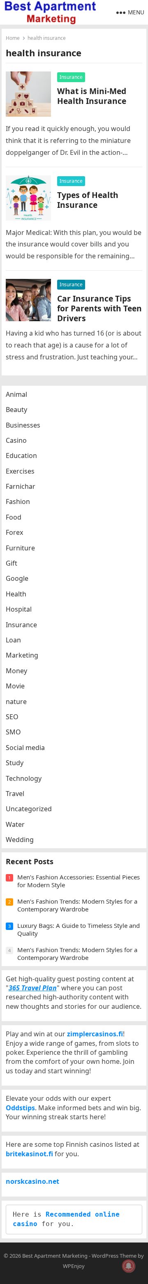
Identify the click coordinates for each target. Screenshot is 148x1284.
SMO (13, 731)
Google (17, 578)
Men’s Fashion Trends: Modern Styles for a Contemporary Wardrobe (77, 905)
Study (14, 762)
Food (13, 517)
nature (16, 701)
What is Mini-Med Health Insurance (91, 95)
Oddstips (20, 1107)
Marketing (22, 655)
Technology (24, 778)
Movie (15, 685)
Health (16, 593)
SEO (12, 716)
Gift (11, 563)
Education (21, 455)
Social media (25, 747)
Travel (15, 793)
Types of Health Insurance (87, 199)
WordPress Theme (114, 1255)
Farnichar (20, 486)
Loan (13, 639)
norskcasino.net (32, 1181)
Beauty (16, 409)
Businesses (23, 425)
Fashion (18, 501)
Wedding (20, 839)
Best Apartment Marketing (55, 1255)
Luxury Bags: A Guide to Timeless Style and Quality (78, 929)
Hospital (19, 609)
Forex (14, 532)
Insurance (71, 77)
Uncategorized (29, 808)
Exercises (20, 471)
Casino (16, 440)
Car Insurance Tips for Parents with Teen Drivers (99, 308)
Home (13, 38)
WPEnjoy (74, 1266)
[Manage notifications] (128, 1265)
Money (16, 670)
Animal (16, 394)
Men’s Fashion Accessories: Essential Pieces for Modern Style (78, 881)
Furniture (20, 547)
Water (15, 824)
